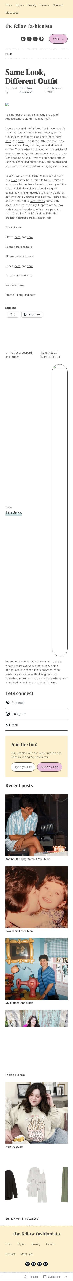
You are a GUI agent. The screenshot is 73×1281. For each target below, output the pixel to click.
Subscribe (49, 767)
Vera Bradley (37, 201)
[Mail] (45, 1264)
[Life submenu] (11, 5)
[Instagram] (29, 39)
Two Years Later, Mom (19, 931)
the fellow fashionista (28, 26)
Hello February (14, 1146)
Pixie (14, 180)
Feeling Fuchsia (15, 1074)
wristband (22, 217)
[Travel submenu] (48, 5)
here (51, 136)
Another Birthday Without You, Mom (27, 859)
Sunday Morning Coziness (21, 1218)
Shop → (58, 38)
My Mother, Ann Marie (19, 1002)
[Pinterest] (35, 39)
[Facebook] (23, 39)
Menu (8, 54)
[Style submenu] (23, 5)
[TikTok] (41, 39)
